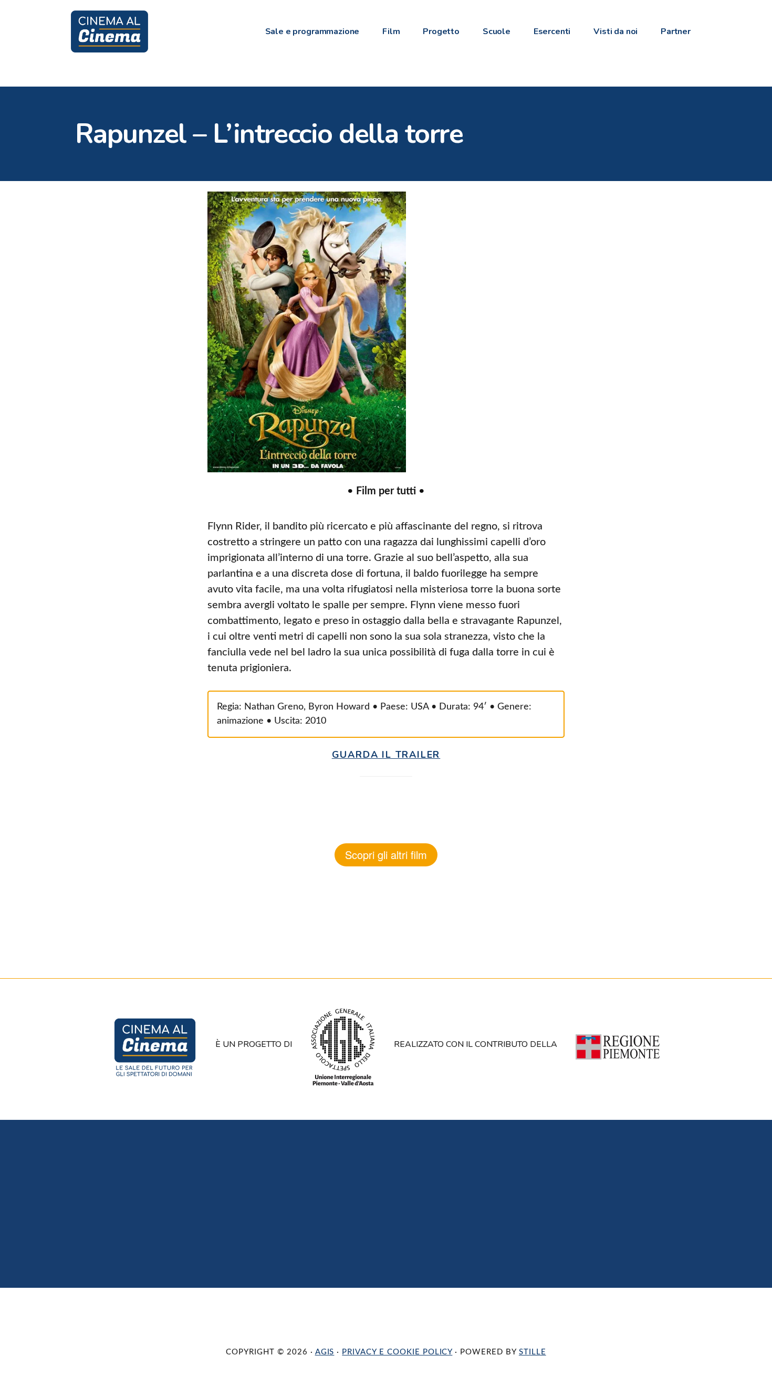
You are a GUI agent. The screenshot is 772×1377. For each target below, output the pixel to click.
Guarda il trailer (386, 754)
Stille (532, 1352)
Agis (325, 1352)
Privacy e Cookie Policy (397, 1352)
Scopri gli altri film (386, 854)
